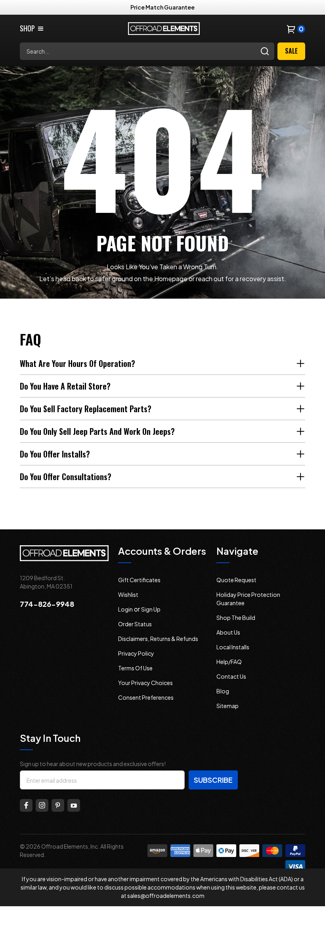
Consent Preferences (146, 697)
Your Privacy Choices (145, 682)
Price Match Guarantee (162, 7)
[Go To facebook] (26, 805)
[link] (32, 28)
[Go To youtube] (73, 805)
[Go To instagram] (42, 805)
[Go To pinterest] (58, 805)
